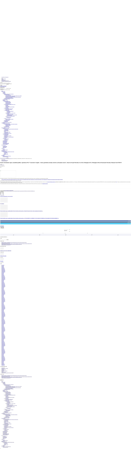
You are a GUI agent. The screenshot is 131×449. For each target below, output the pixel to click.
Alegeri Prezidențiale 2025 (6, 433)
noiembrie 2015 (3, 344)
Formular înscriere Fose (5, 140)
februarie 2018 (3, 327)
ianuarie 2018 (3, 328)
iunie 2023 (3, 288)
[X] (4, 168)
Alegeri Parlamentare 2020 (6, 143)
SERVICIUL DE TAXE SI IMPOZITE (5, 250)
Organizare (4, 93)
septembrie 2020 (3, 308)
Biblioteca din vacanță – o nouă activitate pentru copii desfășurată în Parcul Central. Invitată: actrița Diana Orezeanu (14, 242)
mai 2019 (3, 318)
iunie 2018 (3, 325)
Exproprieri (7, 107)
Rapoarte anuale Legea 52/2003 (7, 426)
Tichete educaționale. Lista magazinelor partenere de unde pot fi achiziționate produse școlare (12, 244)
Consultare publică (6, 134)
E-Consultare (5, 137)
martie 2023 (3, 290)
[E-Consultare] (4, 202)
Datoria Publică (6, 443)
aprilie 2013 (3, 363)
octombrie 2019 (3, 315)
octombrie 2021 (3, 300)
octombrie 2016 (3, 337)
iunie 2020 (3, 310)
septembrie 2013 (3, 360)
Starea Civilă (7, 416)
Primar (2, 381)
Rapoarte (4, 390)
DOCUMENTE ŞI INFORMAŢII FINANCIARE (8, 151)
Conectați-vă (129, 222)
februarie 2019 (3, 320)
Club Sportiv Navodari (6, 126)
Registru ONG (6, 136)
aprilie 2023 (3, 289)
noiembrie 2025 (3, 270)
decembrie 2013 (3, 358)
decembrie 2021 (3, 299)
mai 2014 (3, 355)
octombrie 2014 (3, 352)
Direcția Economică (6, 398)
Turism (4, 438)
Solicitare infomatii (6, 130)
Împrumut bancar (6, 154)
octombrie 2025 (3, 271)
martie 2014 (3, 356)
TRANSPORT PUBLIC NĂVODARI (10, 397)
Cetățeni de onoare (5, 146)
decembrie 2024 (3, 277)
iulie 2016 (3, 339)
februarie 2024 (3, 283)
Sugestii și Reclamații (5, 440)
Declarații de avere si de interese (7, 133)
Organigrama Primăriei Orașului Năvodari (8, 98)
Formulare (7, 105)
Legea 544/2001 (6, 129)
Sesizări (2, 79)
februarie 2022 (3, 298)
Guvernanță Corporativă (7, 417)
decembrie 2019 (3, 314)
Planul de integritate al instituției (9, 97)
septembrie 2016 (3, 338)
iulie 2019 (3, 317)
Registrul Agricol (7, 110)
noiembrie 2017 (3, 329)
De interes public (3, 418)
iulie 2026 (3, 265)
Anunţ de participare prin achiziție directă (8, 190)
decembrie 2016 (3, 336)
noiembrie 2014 (3, 351)
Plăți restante (5, 152)
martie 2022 (3, 297)
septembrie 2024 (3, 279)
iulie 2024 (3, 280)
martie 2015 (3, 349)
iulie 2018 (3, 324)
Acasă (1, 158)
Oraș (2, 435)
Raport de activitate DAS (8, 394)
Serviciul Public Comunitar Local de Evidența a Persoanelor (10, 414)
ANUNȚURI (4, 138)
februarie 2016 (3, 342)
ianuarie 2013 (3, 365)
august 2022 (3, 294)
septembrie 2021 (3, 301)
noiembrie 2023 (3, 285)
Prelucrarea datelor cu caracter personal (7, 122)
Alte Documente (3, 158)
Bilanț (5, 153)
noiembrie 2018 (3, 322)
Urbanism (5, 118)
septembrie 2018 (3, 323)
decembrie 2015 (3, 343)
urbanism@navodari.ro (45, 183)
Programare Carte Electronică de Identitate (6, 81)
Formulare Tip (3, 150)
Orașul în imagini (5, 437)
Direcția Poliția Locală (6, 120)
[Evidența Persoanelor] (2, 254)
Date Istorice (4, 145)
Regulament (7, 395)
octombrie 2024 (3, 278)
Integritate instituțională (6, 94)
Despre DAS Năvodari (8, 392)
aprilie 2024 (3, 282)
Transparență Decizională (5, 424)
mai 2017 (3, 333)
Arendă (6, 116)
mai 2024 (3, 281)
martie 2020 (3, 312)
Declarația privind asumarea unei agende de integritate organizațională (13, 387)
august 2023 (3, 287)
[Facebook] (1, 168)
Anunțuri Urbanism (8, 410)
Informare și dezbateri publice (8, 158)
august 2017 (3, 331)
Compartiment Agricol (6, 400)
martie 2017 (3, 334)
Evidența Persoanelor (8, 124)
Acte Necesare (8, 408)
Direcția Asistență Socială (7, 101)
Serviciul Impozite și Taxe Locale (9, 108)
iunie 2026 (3, 266)
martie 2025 (3, 275)
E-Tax (2, 78)
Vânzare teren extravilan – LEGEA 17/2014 (10, 403)
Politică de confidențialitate (3, 86)
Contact (2, 148)
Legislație (4, 382)
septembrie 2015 (3, 345)
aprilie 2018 (3, 326)
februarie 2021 (3, 305)
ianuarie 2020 (3, 313)
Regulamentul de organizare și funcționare (8, 384)
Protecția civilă (6, 411)
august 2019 (3, 316)
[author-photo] (2, 194)
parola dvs (8, 84)
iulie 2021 (3, 302)
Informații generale (9, 117)
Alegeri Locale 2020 (5, 144)
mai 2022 (3, 296)
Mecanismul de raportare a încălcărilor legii (10, 96)
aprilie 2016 (3, 341)
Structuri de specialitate (5, 100)
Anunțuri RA (8, 112)
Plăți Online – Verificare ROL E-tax (7, 446)
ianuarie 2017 (3, 335)
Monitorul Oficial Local (4, 441)
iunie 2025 (3, 273)
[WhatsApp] (9, 168)
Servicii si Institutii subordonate (6, 123)
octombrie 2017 (3, 330)
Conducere (4, 383)
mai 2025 (3, 274)
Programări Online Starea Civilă (5, 80)
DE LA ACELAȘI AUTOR (9, 196)
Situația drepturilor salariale (7, 422)
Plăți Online (3, 155)
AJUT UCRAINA (5, 432)
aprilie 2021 (3, 304)
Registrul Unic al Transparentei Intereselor (8, 427)
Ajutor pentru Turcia (6, 429)
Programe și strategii (5, 99)
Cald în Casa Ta (6, 139)
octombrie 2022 (3, 293)
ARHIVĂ (4, 445)
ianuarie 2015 (3, 350)
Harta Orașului (4, 147)
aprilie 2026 (3, 267)
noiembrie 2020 (3, 307)
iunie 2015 (3, 347)
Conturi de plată (7, 106)
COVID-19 (5, 430)
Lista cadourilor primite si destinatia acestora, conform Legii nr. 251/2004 (13, 386)
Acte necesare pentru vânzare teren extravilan (12, 405)
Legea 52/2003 (6, 425)
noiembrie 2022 (3, 292)
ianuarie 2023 (3, 291)
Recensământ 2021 (5, 141)
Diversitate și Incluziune (8, 102)
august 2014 (3, 353)
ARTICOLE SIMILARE (3, 196)
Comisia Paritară (6, 121)
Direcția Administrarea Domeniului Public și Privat (9, 104)
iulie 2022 (3, 295)
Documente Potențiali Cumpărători (11, 406)
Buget (5, 131)
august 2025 (3, 272)
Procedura (8, 113)
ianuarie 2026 (3, 269)
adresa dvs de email (9, 88)
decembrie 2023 (3, 284)
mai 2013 (3, 362)
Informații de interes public (6, 128)
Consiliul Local (3, 413)
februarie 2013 (3, 364)
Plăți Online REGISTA (5, 156)
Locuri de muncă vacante (7, 389)
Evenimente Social (8, 103)
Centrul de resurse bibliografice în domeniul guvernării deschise (11, 419)
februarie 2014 (3, 357)
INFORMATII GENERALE (10, 111)
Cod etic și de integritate (8, 95)
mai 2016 (3, 340)
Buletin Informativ (6, 421)
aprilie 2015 (3, 348)
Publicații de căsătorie (8, 125)
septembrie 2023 (3, 286)
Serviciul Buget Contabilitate (9, 109)
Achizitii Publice (6, 132)
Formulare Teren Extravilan (10, 114)
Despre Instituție (3, 91)
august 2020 (3, 309)
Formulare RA (8, 402)
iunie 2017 (3, 332)
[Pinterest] (6, 168)
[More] (11, 168)
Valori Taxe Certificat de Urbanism (9, 119)
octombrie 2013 (3, 359)
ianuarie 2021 (3, 306)
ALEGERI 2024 (5, 142)
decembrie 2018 (3, 321)
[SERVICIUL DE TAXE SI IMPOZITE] (2, 249)
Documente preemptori (9, 115)
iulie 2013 (3, 361)
